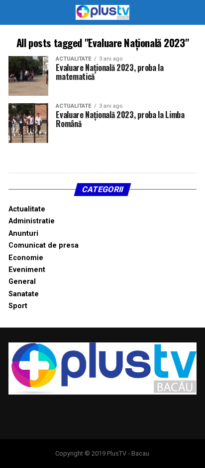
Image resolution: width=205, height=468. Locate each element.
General (22, 281)
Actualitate (26, 209)
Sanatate (23, 294)
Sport (17, 306)
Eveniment (26, 270)
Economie (25, 258)
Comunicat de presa (43, 245)
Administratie (31, 221)
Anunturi (23, 233)
